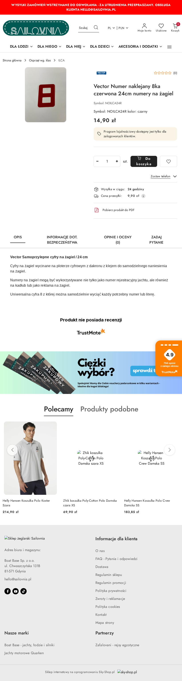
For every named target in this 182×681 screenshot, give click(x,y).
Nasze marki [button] (16, 633)
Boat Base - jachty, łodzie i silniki (29, 645)
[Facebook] (7, 591)
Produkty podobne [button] (109, 409)
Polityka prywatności (110, 590)
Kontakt (101, 614)
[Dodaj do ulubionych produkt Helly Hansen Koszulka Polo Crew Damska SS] (174, 426)
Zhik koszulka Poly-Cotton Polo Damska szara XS (90, 502)
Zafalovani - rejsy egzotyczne (117, 645)
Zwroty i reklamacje (110, 598)
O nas (100, 550)
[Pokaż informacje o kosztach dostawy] (143, 196)
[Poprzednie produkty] (12, 450)
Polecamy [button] (58, 409)
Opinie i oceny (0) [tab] (118, 240)
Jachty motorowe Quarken (24, 653)
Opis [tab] (18, 237)
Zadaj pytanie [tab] (156, 240)
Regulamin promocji (110, 582)
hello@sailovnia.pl (17, 579)
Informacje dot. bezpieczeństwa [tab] (62, 240)
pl (109, 28)
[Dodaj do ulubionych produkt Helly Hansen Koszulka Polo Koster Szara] (52, 426)
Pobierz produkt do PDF (119, 210)
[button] (169, 47)
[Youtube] (15, 591)
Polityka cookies (107, 606)
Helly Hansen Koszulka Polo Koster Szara (26, 502)
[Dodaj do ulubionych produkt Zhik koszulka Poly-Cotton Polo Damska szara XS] (113, 426)
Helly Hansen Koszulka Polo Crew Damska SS (147, 502)
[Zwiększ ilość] (116, 161)
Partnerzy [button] (104, 633)
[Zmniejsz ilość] (97, 161)
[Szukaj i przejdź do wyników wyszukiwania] (96, 28)
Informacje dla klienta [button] (116, 539)
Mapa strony (104, 622)
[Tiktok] (23, 591)
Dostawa (101, 566)
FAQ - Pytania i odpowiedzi (116, 558)
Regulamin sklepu (108, 574)
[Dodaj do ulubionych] (168, 161)
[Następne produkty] (170, 450)
